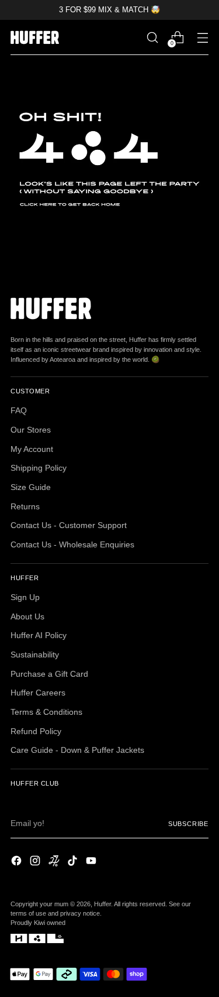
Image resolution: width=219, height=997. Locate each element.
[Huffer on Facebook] (18, 863)
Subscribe (188, 823)
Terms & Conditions (46, 712)
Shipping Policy (39, 468)
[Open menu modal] (202, 38)
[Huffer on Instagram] (36, 863)
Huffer (102, 903)
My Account (32, 449)
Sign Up (25, 597)
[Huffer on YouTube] (92, 863)
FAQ (19, 410)
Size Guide (31, 487)
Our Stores (31, 430)
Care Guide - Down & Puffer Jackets (77, 750)
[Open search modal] (152, 38)
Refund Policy (36, 731)
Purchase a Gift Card (49, 674)
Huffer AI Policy (39, 635)
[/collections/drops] (109, 159)
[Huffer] (37, 37)
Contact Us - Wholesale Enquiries (72, 544)
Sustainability (35, 654)
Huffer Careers (38, 692)
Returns (25, 506)
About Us (27, 616)
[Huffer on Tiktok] (74, 863)
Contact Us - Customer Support (69, 525)
